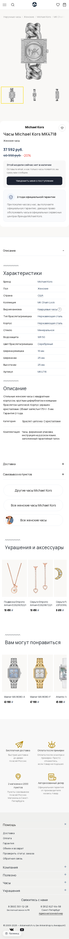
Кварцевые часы (47, 309)
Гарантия (8, 843)
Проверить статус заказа (18, 853)
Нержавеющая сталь (50, 323)
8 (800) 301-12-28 (18, 906)
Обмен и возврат (13, 848)
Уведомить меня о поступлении (34, 180)
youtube (24, 929)
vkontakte (14, 929)
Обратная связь (13, 858)
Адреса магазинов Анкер (51, 913)
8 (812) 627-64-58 (51, 906)
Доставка (9, 833)
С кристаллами (52, 421)
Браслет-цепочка (32, 421)
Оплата (7, 838)
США (40, 295)
